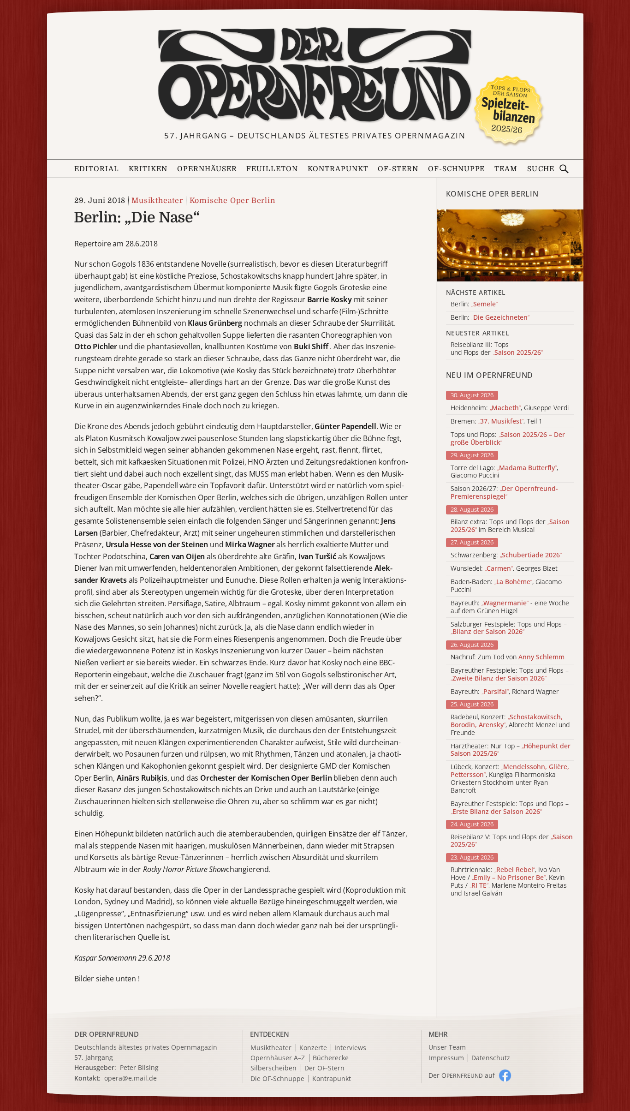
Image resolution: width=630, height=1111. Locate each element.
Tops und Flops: (508, 439)
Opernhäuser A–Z (277, 1058)
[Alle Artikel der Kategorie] (510, 245)
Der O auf (461, 1075)
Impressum (446, 1058)
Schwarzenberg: (506, 555)
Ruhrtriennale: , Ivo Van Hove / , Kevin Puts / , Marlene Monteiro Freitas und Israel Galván (509, 881)
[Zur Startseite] (315, 74)
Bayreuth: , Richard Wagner (505, 692)
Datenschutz (490, 1058)
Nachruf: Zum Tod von (508, 657)
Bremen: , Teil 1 (496, 421)
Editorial (96, 169)
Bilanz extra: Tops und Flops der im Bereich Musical (510, 526)
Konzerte (313, 1048)
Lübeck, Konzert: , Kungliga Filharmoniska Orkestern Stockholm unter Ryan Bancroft (510, 778)
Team (505, 169)
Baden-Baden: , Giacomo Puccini (506, 586)
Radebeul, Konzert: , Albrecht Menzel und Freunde (510, 724)
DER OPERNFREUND (106, 1034)
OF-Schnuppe (456, 169)
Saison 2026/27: (504, 493)
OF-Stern (398, 169)
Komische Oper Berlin (232, 201)
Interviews (350, 1048)
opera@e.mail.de (130, 1078)
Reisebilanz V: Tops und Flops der (512, 841)
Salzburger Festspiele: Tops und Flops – (509, 628)
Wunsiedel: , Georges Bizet (504, 569)
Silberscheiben (273, 1068)
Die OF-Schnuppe (277, 1079)
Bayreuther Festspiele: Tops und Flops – (510, 674)
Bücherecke (331, 1058)
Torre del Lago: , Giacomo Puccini (504, 472)
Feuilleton (272, 169)
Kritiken (148, 169)
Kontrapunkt (338, 169)
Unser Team (447, 1047)
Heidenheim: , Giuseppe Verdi (510, 408)
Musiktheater (157, 201)
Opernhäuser (207, 169)
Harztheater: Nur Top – (511, 750)
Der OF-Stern (324, 1068)
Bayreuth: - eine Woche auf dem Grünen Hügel (510, 607)
